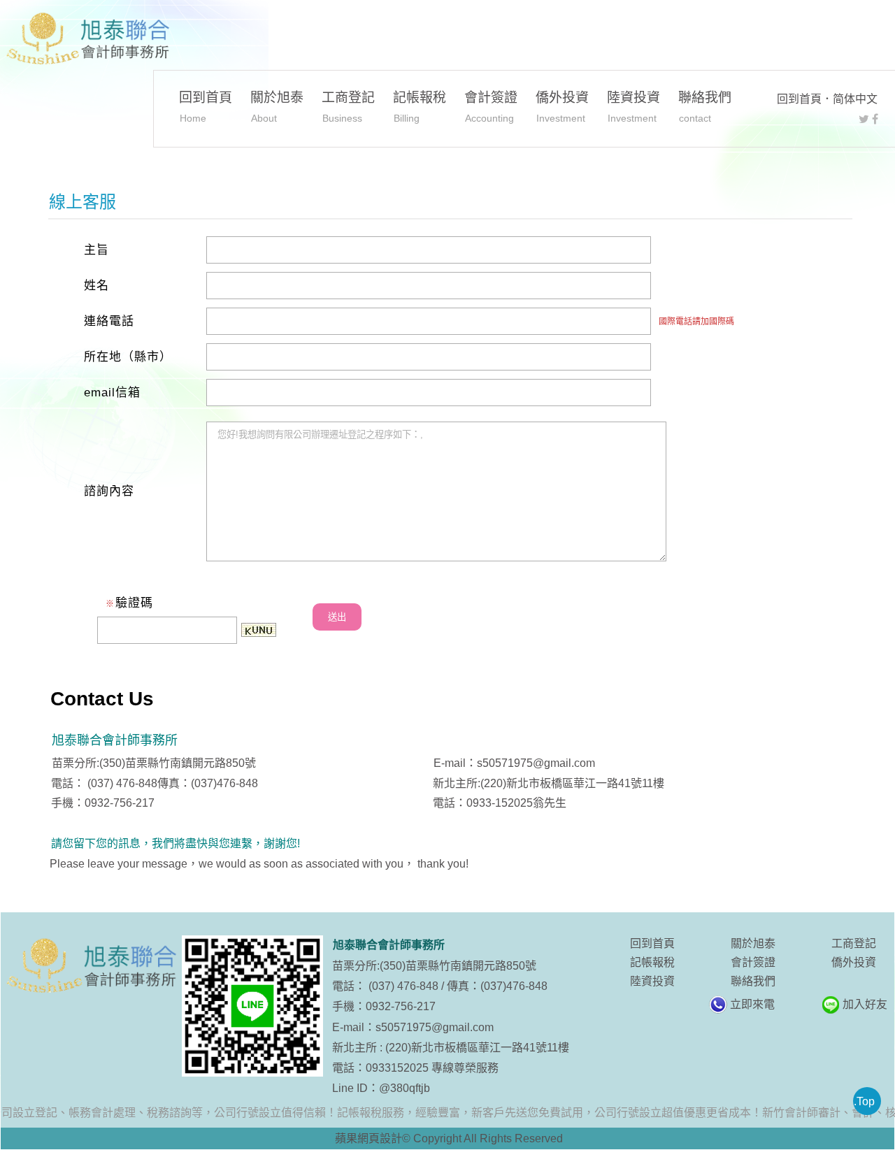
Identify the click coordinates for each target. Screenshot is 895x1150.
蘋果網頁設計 (368, 1138)
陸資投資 (633, 106)
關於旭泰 (276, 106)
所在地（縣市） (128, 357)
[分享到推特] (864, 119)
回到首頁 (799, 99)
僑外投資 (562, 106)
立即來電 (752, 1004)
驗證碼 (129, 603)
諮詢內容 (109, 491)
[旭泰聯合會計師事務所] (86, 39)
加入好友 (865, 1004)
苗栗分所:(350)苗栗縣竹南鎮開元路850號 (434, 966)
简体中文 (855, 99)
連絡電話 (109, 321)
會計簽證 (490, 106)
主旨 (96, 250)
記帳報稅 (419, 106)
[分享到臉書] (875, 119)
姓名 (96, 285)
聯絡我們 (704, 106)
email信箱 (112, 392)
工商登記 (348, 106)
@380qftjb (404, 1088)
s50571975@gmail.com (434, 1027)
